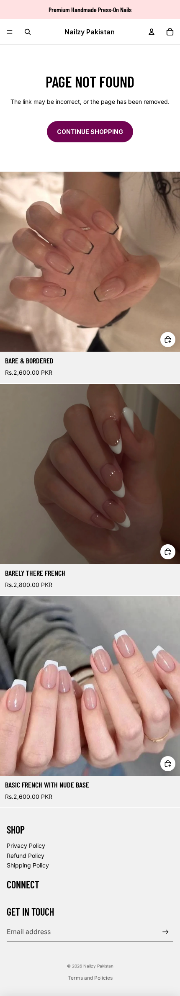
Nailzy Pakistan (98, 965)
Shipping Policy (28, 865)
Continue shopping (90, 131)
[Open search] (27, 32)
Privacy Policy (26, 845)
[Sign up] (165, 931)
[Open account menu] (151, 32)
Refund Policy (25, 855)
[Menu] (9, 31)
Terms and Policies (90, 978)
